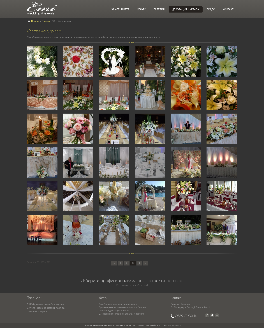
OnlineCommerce (173, 325)
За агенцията (120, 9)
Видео (211, 9)
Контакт (228, 9)
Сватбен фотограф (37, 311)
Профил (140, 325)
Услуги (141, 9)
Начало (35, 21)
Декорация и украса (185, 9)
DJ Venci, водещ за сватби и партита (45, 308)
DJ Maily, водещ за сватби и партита (45, 304)
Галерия (159, 9)
